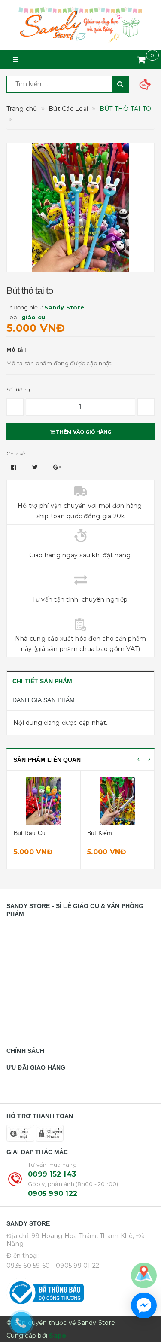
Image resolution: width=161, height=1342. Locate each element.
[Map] (144, 1275)
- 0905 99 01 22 (76, 1265)
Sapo (57, 1335)
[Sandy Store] (80, 25)
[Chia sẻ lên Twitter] (36, 467)
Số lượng (18, 389)
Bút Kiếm (99, 832)
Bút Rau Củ (30, 832)
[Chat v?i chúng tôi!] (144, 1305)
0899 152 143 (52, 1174)
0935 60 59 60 (28, 1265)
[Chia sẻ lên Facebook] (14, 467)
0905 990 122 (52, 1193)
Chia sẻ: (16, 453)
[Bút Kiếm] (117, 801)
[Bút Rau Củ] (44, 801)
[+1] (57, 467)
